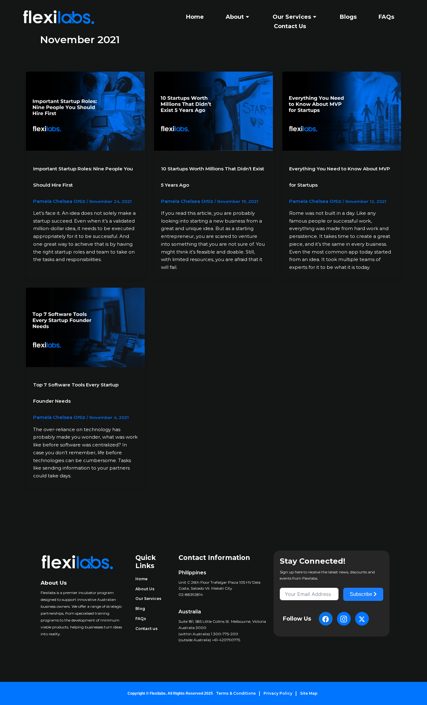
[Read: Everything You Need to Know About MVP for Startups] (341, 110)
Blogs (348, 16)
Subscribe (362, 594)
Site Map (309, 693)
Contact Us (290, 26)
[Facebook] (326, 619)
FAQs (386, 16)
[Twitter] (362, 619)
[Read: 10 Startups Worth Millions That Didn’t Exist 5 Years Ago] (213, 110)
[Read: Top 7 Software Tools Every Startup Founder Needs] (85, 327)
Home (195, 16)
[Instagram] (344, 619)
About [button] (235, 16)
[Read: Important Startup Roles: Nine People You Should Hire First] (85, 110)
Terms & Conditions (236, 693)
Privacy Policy (278, 693)
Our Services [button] (292, 16)
